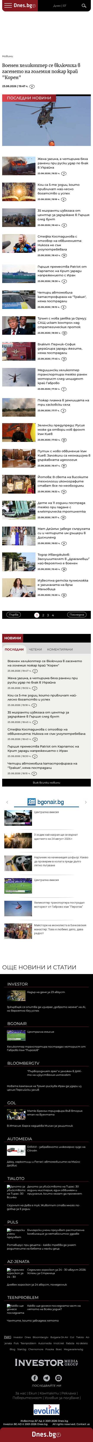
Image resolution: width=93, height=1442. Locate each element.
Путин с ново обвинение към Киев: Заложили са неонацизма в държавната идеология (64, 455)
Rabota (70, 1343)
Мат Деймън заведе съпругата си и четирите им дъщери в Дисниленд (64, 533)
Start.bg (21, 1349)
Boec (59, 1349)
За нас (20, 1393)
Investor (17, 984)
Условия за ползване (62, 1398)
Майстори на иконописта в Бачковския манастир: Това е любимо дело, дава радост (60, 929)
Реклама (68, 1393)
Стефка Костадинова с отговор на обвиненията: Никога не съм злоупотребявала (46, 731)
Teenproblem (22, 1297)
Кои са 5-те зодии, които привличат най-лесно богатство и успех (59, 189)
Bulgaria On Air (59, 1337)
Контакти (49, 1393)
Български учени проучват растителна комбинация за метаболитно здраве (55, 1231)
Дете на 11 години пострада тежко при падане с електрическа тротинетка (62, 507)
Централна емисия (46, 812)
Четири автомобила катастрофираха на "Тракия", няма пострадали (62, 297)
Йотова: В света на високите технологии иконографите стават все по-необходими (63, 481)
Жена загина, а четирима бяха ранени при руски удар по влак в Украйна (63, 163)
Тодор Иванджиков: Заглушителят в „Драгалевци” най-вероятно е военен (64, 559)
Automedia (19, 1139)
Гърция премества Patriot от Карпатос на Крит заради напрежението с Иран (62, 271)
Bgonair (17, 1023)
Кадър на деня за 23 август (46, 992)
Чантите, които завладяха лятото (33, 1320)
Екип (33, 1393)
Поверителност (27, 1398)
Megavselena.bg (73, 1349)
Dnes (28, 1337)
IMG (7, 1337)
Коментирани (60, 649)
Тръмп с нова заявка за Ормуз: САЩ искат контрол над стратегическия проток (62, 322)
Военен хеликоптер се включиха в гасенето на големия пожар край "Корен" (41, 71)
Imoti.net (58, 1343)
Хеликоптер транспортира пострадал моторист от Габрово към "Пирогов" (59, 904)
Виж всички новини (46, 782)
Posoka (49, 1349)
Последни (14, 649)
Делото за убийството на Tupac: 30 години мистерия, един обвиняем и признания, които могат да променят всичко (44, 1192)
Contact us (83, 1424)
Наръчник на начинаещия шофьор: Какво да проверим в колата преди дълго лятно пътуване (61, 861)
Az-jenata (18, 1261)
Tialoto (15, 1178)
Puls (12, 1222)
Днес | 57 (59, 5)
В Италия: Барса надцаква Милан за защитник (40, 1125)
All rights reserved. (40, 1422)
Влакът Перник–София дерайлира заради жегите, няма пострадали (60, 348)
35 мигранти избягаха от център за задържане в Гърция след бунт (64, 215)
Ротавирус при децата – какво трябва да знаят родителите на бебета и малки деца (41, 1246)
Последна (77, 614)
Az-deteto (82, 1343)
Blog (12, 1349)
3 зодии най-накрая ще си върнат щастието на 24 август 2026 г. (56, 836)
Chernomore (35, 1349)
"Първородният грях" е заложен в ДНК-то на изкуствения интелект (54, 1073)
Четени (35, 649)
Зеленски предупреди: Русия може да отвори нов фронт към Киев (61, 429)
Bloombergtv (23, 1063)
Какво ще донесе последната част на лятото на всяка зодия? (54, 1307)
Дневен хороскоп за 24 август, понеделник (37, 1284)
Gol (11, 1103)
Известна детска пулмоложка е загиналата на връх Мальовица (63, 585)
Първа (13, 614)
